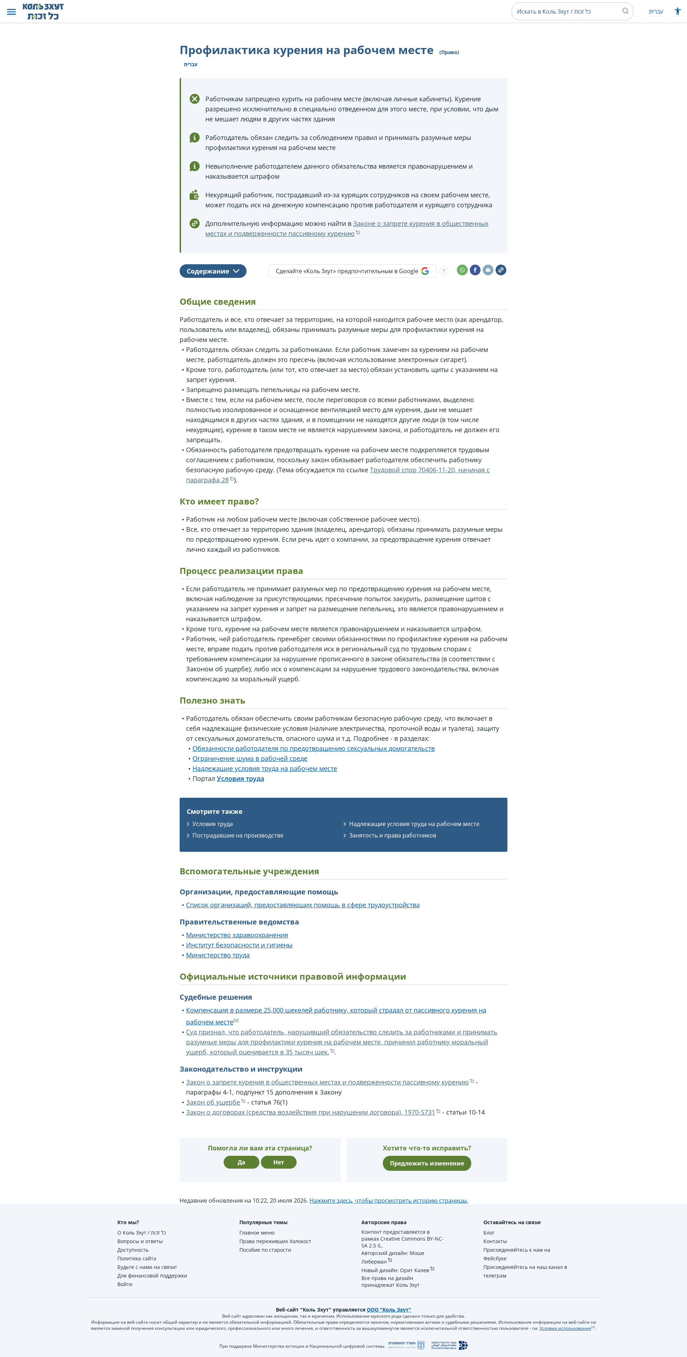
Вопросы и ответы (140, 1241)
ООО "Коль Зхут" (389, 1309)
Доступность (132, 1249)
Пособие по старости (265, 1249)
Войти (124, 1284)
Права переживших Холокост (275, 1241)
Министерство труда (218, 955)
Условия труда (213, 824)
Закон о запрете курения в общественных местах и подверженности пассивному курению (327, 1082)
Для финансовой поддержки (152, 1275)
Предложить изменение (427, 1163)
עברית (656, 11)
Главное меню (257, 1232)
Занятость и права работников (392, 835)
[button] (11, 11)
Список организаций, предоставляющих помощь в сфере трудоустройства (303, 904)
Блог (488, 1232)
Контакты (495, 1241)
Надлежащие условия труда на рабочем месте (265, 768)
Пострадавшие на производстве (238, 835)
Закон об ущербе (213, 1102)
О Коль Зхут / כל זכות (141, 1232)
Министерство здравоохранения (237, 935)
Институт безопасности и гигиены (239, 945)
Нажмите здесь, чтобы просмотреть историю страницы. (389, 1200)
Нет (278, 1162)
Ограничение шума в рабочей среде (250, 758)
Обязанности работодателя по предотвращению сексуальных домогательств (314, 748)
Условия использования (565, 1328)
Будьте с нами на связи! (147, 1267)
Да (241, 1162)
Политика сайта (136, 1258)
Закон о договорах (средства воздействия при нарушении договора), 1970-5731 (310, 1112)
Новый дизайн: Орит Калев (395, 1270)
